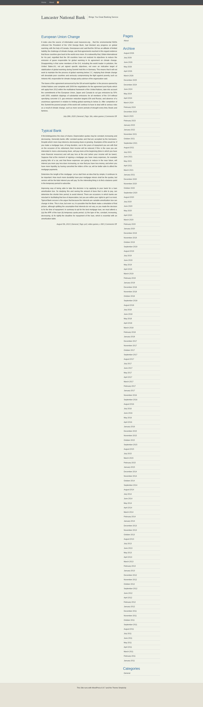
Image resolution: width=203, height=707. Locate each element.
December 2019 (130, 233)
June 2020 (128, 206)
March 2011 (128, 652)
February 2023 (130, 121)
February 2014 (130, 517)
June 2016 (128, 413)
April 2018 (128, 323)
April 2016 (128, 422)
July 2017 (128, 364)
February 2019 (130, 278)
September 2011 (130, 625)
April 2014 (128, 508)
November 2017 (130, 346)
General (80, 116)
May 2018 (128, 319)
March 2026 (128, 76)
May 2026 (128, 67)
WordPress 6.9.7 (98, 688)
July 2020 (128, 202)
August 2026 (129, 53)
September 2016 (130, 400)
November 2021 (130, 134)
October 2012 (129, 584)
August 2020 (129, 197)
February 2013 (130, 566)
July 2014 (128, 494)
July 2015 (128, 454)
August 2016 (129, 404)
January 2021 (129, 175)
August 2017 (129, 359)
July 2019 (128, 256)
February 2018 (130, 332)
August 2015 (129, 449)
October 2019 (129, 242)
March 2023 (128, 116)
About (51, 2)
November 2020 (130, 184)
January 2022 (129, 130)
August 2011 (129, 629)
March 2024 (128, 103)
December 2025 (130, 80)
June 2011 (128, 638)
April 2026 (128, 71)
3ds (91, 116)
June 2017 (128, 368)
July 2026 (128, 58)
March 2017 (128, 382)
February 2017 (130, 386)
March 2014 (128, 512)
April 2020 (128, 215)
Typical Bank (51, 131)
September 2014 (130, 485)
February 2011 (130, 656)
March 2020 (128, 220)
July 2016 (128, 409)
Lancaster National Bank (63, 17)
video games (98, 116)
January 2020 (129, 229)
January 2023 (129, 125)
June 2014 (128, 499)
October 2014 (129, 481)
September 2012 (130, 589)
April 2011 (128, 647)
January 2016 (129, 427)
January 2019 (129, 283)
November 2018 (130, 292)
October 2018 (129, 296)
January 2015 (129, 467)
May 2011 (128, 643)
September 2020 (130, 193)
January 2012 (129, 607)
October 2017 (129, 350)
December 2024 (130, 85)
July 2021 (128, 152)
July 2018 (128, 310)
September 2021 (130, 143)
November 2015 (130, 436)
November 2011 (130, 616)
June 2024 (128, 89)
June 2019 (128, 260)
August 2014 (129, 490)
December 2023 (130, 112)
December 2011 (130, 611)
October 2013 (129, 535)
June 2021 (128, 157)
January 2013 (129, 571)
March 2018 (128, 328)
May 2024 (128, 94)
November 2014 (130, 476)
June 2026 (128, 62)
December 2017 (130, 341)
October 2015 (129, 440)
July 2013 (128, 544)
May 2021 (128, 161)
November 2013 (130, 530)
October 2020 (129, 188)
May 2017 (128, 373)
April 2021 (128, 166)
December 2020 (130, 179)
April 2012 (128, 598)
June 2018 (128, 314)
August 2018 (129, 305)
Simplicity (122, 688)
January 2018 (129, 337)
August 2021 (129, 148)
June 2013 (128, 548)
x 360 (101, 224)
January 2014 (129, 521)
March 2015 (128, 458)
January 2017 (129, 391)
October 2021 (129, 139)
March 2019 (128, 274)
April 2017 (128, 377)
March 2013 (128, 562)
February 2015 (130, 463)
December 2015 (130, 431)
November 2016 (130, 395)
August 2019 (129, 251)
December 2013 (130, 526)
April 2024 (128, 98)
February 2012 (130, 602)
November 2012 (130, 580)
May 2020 (128, 211)
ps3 (85, 224)
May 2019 (128, 265)
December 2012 (130, 575)
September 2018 (130, 301)
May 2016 (128, 418)
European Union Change (60, 37)
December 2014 (130, 472)
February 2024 (130, 107)
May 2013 (128, 553)
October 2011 (129, 620)
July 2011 (128, 634)
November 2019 (130, 238)
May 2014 (128, 503)
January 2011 (129, 661)
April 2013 (128, 557)
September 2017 (130, 355)
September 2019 (130, 247)
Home (43, 2)
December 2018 (130, 287)
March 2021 (128, 170)
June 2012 (128, 593)
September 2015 (130, 445)
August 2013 (129, 539)
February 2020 (130, 224)
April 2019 (128, 269)
